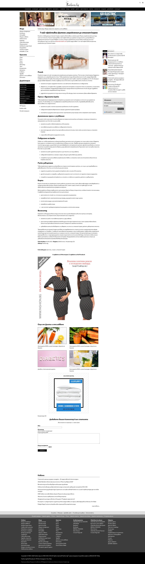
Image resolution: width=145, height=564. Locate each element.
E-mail (106, 105)
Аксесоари (22, 91)
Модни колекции (26, 521)
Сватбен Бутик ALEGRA (80, 521)
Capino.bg (66, 562)
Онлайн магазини (24, 111)
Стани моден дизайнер (45, 543)
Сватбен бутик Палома (97, 530)
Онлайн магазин (36, 516)
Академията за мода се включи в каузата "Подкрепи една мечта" (56, 499)
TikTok (38, 559)
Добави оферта (112, 543)
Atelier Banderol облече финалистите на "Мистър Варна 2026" (55, 481)
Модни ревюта (25, 523)
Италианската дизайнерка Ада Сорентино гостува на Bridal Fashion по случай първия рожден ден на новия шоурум (68, 490)
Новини (62, 9)
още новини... (96, 506)
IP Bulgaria (44, 562)
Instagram (43, 559)
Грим (21, 61)
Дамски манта (74, 516)
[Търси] (140, 3)
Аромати (22, 70)
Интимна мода (25, 545)
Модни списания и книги (28, 547)
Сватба (91, 9)
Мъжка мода (23, 87)
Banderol (75, 525)
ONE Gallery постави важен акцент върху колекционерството (56, 494)
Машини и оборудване (114, 534)
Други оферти (112, 541)
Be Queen (75, 527)
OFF (47, 432)
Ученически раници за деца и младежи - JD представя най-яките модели (58, 479)
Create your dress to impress (55, 562)
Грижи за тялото (26, 540)
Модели (103, 9)
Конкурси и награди (26, 530)
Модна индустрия (26, 525)
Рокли (53, 516)
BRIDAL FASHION (78, 529)
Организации (23, 100)
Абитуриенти (84, 9)
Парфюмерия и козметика (115, 532)
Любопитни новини (27, 549)
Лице (21, 57)
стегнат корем (60, 249)
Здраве (73, 9)
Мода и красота (49, 28)
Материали (111, 536)
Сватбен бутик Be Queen (98, 525)
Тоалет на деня (24, 49)
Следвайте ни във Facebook (77, 254)
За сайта (53, 512)
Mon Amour (76, 530)
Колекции (35, 9)
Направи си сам (24, 51)
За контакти (90, 512)
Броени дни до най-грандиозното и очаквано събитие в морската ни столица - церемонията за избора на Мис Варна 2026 (115, 63)
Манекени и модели (24, 98)
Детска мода (23, 89)
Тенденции (24, 534)
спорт (54, 249)
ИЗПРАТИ (42, 450)
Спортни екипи (108, 516)
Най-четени (111, 51)
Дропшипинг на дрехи (45, 545)
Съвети (22, 72)
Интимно (22, 77)
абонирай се (108, 112)
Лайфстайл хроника (27, 527)
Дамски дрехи (46, 516)
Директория (42, 9)
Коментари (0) (70, 241)
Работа (110, 540)
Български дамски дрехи (45, 547)
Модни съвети (24, 36)
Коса (21, 59)
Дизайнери (110, 9)
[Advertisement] (69, 462)
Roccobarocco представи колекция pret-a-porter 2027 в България (116, 55)
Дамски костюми (85, 516)
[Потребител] (143, 3)
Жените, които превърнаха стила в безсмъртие (52, 496)
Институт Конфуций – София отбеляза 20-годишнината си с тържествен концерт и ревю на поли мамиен (116, 88)
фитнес (49, 249)
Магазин (55, 9)
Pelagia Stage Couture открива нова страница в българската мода (57, 504)
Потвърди (120, 108)
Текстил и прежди (113, 527)
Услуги (110, 538)
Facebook (32, 559)
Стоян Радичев (77, 532)
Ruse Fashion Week (61, 545)
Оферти (49, 9)
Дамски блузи (60, 516)
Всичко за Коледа (43, 541)
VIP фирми (23, 105)
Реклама (60, 512)
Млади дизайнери (26, 532)
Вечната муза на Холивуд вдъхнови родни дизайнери (53, 484)
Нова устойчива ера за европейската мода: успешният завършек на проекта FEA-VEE (63, 487)
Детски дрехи (112, 525)
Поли (67, 516)
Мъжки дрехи (112, 523)
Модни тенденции (25, 31)
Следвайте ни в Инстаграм (60, 254)
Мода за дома (23, 44)
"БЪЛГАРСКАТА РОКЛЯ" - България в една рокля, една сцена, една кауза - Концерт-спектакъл (116, 72)
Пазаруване (23, 47)
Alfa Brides (76, 523)
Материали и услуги (25, 96)
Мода (67, 9)
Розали (32, 562)
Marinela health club (61, 41)
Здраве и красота (26, 538)
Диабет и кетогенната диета (46, 369)
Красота (22, 94)
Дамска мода (23, 85)
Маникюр (22, 64)
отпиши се (118, 112)
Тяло (21, 66)
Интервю (22, 35)
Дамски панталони (97, 516)
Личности (97, 9)
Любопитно (23, 38)
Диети (77, 9)
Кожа (21, 62)
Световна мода (24, 42)
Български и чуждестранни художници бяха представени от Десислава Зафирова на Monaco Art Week (67, 501)
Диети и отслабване (61, 28)
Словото (37, 562)
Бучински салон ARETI (97, 523)
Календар (117, 9)
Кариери (22, 40)
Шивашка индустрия (26, 46)
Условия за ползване (79, 512)
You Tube (49, 559)
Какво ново (23, 108)
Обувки (110, 530)
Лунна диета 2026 (61, 543)
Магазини (22, 103)
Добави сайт (68, 512)
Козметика (23, 68)
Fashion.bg (28, 9)
